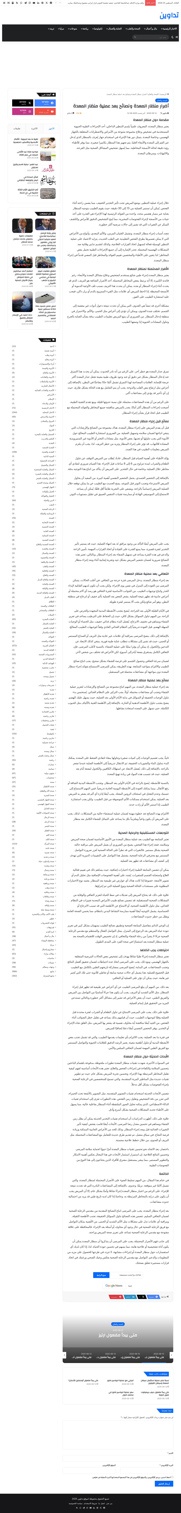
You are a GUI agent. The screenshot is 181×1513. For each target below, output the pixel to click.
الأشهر (51, 128)
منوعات (73, 29)
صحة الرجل (49, 822)
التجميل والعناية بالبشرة (44, 434)
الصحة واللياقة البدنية (45, 593)
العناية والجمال (115, 29)
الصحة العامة (48, 531)
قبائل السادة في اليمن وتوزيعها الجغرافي (27, 178)
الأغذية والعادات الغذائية (44, 390)
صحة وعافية (49, 892)
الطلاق (51, 601)
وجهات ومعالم (48, 967)
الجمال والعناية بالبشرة (44, 474)
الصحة (51, 518)
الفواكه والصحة (48, 641)
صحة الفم (50, 835)
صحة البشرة (49, 795)
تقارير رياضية (48, 716)
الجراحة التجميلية (47, 461)
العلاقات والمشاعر (46, 610)
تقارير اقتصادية (48, 711)
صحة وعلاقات (48, 896)
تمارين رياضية (48, 738)
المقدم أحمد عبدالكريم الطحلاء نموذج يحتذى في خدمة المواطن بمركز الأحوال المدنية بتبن (23, 277)
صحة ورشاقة (48, 874)
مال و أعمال (151, 29)
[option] (117, 1334)
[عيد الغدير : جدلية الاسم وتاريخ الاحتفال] (48, 168)
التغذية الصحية (48, 447)
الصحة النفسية (48, 540)
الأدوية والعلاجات (47, 377)
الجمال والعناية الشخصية (44, 469)
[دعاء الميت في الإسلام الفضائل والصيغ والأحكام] (22, 301)
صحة (52, 782)
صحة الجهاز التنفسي (45, 800)
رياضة (85, 29)
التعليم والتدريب (47, 439)
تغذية (52, 689)
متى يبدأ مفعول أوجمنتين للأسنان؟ (83, 1380)
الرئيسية (163, 94)
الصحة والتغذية (48, 549)
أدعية (52, 346)
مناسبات (50, 958)
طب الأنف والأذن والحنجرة (43, 914)
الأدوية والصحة (48, 368)
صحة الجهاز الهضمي (46, 804)
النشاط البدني (48, 659)
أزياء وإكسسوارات (46, 364)
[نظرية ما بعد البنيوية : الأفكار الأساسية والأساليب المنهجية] (48, 143)
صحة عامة (50, 848)
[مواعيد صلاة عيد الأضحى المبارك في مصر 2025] (48, 155)
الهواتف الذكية (48, 663)
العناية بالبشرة (48, 619)
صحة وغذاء (49, 901)
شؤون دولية (49, 773)
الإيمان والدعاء (48, 403)
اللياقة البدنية (49, 650)
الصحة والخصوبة (47, 557)
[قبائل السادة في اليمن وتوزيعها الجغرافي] (48, 181)
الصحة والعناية (48, 584)
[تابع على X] (161, 113)
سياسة (51, 769)
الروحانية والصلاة (47, 513)
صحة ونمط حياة (47, 910)
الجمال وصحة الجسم (45, 483)
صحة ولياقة (49, 905)
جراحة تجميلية (48, 742)
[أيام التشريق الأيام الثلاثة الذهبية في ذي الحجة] (48, 193)
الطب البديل (49, 597)
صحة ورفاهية (48, 883)
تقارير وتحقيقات (47, 720)
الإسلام (51, 399)
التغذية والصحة (48, 452)
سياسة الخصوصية (75, 1503)
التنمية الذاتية (49, 456)
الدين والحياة (49, 500)
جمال (52, 747)
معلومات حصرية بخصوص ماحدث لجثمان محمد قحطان (23, 239)
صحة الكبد (50, 839)
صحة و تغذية (49, 857)
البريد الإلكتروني (166, 1465)
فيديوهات (50, 927)
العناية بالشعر (48, 628)
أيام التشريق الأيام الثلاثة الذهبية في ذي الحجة (28, 191)
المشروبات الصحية (46, 654)
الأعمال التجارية (47, 386)
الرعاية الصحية (48, 509)
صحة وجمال (49, 870)
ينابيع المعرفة (48, 976)
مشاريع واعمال (48, 949)
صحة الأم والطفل (47, 791)
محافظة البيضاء (47, 940)
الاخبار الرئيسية (170, 29)
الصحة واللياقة (48, 588)
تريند (52, 29)
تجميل (51, 672)
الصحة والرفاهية (47, 562)
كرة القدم (50, 932)
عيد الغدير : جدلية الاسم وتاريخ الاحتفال (25, 166)
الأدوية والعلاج (48, 373)
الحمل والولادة (48, 491)
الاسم (170, 1453)
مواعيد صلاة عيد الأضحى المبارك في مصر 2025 (27, 153)
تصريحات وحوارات (46, 685)
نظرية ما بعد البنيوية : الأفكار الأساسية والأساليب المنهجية (25, 140)
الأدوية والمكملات (47, 381)
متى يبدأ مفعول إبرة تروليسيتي (117, 1335)
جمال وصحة (49, 751)
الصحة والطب (133, 29)
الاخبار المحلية (48, 412)
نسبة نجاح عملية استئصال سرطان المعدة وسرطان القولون (155, 1382)
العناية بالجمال (48, 623)
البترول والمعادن (47, 421)
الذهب (51, 505)
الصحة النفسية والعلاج (45, 544)
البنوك (51, 425)
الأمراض (50, 395)
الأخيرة (34, 128)
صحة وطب (49, 888)
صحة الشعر (49, 826)
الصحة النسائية (48, 535)
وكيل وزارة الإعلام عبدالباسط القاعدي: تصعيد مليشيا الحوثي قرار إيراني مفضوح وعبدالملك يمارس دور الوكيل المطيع (98, 3)
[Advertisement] (90, 64)
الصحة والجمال (48, 553)
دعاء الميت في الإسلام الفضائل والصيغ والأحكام (22, 318)
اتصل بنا (101, 1503)
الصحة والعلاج (153, 94)
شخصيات (50, 778)
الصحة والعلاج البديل (45, 579)
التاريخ (51, 430)
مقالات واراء (49, 954)
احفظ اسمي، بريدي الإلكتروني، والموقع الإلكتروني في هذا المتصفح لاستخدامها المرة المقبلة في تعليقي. (131, 1477)
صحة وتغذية (49, 866)
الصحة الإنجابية (48, 522)
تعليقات (16, 128)
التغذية (51, 443)
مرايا (62, 29)
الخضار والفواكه (47, 496)
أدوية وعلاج (49, 359)
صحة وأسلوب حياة (46, 861)
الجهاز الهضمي (48, 487)
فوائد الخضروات (47, 923)
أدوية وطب (49, 355)
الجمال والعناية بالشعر (45, 478)
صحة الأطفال (48, 786)
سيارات (51, 764)
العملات (51, 615)
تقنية (52, 729)
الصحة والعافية (48, 571)
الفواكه (51, 637)
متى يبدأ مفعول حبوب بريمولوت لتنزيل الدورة (155, 1393)
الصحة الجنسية (48, 527)
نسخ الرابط (101, 1275)
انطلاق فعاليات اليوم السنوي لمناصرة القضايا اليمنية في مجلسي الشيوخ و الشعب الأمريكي (46, 277)
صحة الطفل (49, 830)
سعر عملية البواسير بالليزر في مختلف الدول (121, 1393)
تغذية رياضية (49, 698)
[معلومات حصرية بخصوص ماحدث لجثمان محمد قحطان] (22, 226)
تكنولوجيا (98, 29)
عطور (51, 918)
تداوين (164, 113)
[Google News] (114, 1286)
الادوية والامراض (47, 417)
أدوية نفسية (49, 350)
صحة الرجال (49, 817)
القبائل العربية (48, 645)
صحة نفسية (49, 852)
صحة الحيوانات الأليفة (45, 813)
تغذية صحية (49, 703)
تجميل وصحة (48, 676)
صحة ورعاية (49, 879)
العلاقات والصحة (47, 606)
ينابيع (52, 971)
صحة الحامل (49, 808)
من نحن (109, 1503)
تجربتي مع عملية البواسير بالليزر (120, 1380)
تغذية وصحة (49, 707)
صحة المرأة (49, 844)
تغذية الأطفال (48, 694)
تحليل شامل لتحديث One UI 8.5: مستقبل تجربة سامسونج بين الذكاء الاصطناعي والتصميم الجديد (45, 312)
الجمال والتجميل (47, 465)
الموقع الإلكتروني (109, 1465)
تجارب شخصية (48, 667)
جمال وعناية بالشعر (46, 756)
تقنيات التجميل (48, 725)
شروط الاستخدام (90, 1503)
